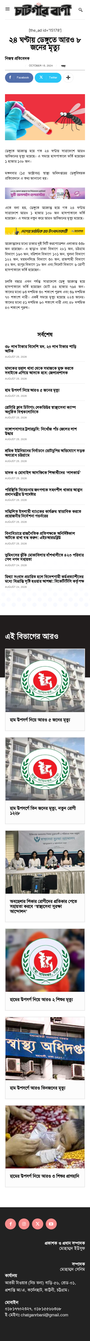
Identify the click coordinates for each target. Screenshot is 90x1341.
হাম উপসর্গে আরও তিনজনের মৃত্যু (37, 1088)
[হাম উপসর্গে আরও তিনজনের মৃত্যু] (45, 1048)
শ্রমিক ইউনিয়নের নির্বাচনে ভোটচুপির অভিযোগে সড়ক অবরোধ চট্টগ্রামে (45, 453)
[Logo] (43, 9)
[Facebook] (10, 1223)
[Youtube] (51, 1223)
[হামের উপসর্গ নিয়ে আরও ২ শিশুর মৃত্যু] (45, 960)
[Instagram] (24, 1223)
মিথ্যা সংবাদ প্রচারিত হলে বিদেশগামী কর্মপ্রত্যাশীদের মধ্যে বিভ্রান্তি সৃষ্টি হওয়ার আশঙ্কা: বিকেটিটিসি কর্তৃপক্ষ (44, 579)
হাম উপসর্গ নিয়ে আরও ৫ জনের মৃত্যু (32, 390)
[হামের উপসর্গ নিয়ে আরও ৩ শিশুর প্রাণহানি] (45, 1137)
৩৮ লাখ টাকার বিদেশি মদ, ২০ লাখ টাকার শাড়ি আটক (40, 349)
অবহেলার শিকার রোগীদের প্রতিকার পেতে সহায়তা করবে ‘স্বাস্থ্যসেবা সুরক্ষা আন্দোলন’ (43, 906)
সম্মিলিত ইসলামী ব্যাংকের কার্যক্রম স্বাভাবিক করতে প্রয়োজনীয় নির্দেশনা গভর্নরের (43, 514)
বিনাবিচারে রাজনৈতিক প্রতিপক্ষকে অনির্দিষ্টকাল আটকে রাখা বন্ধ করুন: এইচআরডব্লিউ (40, 535)
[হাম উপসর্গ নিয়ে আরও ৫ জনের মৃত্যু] (45, 680)
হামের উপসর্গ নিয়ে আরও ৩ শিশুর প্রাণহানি (44, 1176)
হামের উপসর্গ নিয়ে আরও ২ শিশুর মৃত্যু (41, 1000)
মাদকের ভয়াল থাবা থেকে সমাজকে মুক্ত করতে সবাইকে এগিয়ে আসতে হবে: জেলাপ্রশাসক (39, 370)
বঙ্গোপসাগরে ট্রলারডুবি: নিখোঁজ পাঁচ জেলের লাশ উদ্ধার (41, 431)
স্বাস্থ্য (63, 66)
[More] (68, 78)
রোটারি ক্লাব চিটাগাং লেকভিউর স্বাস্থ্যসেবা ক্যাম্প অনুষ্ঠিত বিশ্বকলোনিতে (40, 409)
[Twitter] (37, 1223)
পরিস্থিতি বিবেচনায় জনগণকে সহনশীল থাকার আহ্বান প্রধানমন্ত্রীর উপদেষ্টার (43, 492)
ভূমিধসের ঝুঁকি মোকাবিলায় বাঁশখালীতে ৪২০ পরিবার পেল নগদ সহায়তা (44, 557)
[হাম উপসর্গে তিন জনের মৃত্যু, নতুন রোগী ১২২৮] (45, 769)
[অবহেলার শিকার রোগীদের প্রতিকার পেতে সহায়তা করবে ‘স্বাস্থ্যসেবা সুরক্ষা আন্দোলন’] (45, 862)
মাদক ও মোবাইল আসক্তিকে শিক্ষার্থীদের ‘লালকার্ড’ (43, 472)
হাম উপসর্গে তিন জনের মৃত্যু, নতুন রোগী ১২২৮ (43, 810)
